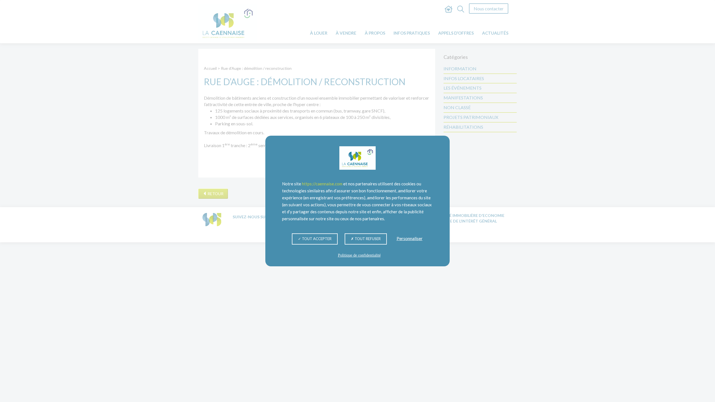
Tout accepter (316, 238)
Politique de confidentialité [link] (359, 255)
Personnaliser (410, 238)
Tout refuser (367, 238)
